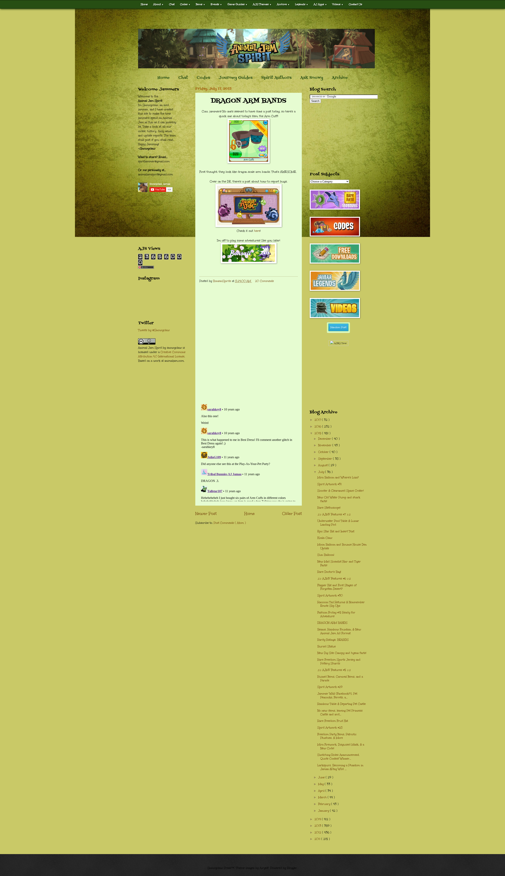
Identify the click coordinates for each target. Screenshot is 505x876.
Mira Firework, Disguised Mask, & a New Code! (340, 746)
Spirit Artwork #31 (329, 484)
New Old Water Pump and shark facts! (338, 499)
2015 (318, 433)
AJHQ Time (340, 343)
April (321, 791)
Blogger (292, 868)
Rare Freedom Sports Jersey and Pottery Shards (338, 661)
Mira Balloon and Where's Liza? (338, 477)
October (324, 452)
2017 (318, 420)
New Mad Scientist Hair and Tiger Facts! (339, 563)
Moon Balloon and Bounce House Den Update (342, 546)
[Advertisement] (252, 19)
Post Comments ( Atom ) (230, 523)
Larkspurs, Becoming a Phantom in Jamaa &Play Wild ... (340, 767)
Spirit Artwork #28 (329, 728)
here (257, 231)
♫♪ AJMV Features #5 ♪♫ (334, 670)
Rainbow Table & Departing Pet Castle (341, 704)
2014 (318, 819)
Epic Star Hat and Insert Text (335, 531)
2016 (318, 426)
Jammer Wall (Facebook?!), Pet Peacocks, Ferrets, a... (337, 695)
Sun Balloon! (325, 555)
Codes (185, 4)
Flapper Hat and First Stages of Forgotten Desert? (337, 587)
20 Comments (264, 281)
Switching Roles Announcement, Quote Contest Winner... (338, 757)
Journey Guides (235, 78)
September (325, 459)
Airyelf (264, 868)
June (322, 777)
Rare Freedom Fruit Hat (332, 721)
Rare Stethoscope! (328, 508)
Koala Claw (324, 538)
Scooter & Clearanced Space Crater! (340, 491)
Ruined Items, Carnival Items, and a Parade (340, 678)
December (325, 439)
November (325, 445)
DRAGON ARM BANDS (332, 623)
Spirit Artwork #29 (329, 687)
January (324, 811)
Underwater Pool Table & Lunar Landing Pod (338, 523)
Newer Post (206, 513)
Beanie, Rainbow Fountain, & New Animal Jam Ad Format (339, 631)
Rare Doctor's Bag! (329, 572)
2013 (318, 826)
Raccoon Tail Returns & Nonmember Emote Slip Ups (341, 604)
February (324, 804)
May (321, 784)
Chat (172, 4)
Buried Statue (326, 646)
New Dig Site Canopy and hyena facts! (341, 653)
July (321, 472)
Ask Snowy (311, 78)
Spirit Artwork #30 (330, 595)
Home (144, 4)
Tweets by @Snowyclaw (154, 330)
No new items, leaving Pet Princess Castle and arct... (340, 712)
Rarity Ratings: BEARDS (333, 640)
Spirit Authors (276, 78)
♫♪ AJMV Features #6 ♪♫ (334, 578)
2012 (318, 832)
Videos (337, 4)
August (323, 465)
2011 (317, 839)
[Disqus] (248, 349)
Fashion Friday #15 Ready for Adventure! (336, 614)
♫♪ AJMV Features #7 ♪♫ (334, 514)
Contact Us (355, 4)
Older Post (292, 513)
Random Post (338, 327)
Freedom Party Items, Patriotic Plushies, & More (336, 736)
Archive (340, 78)
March (323, 797)
